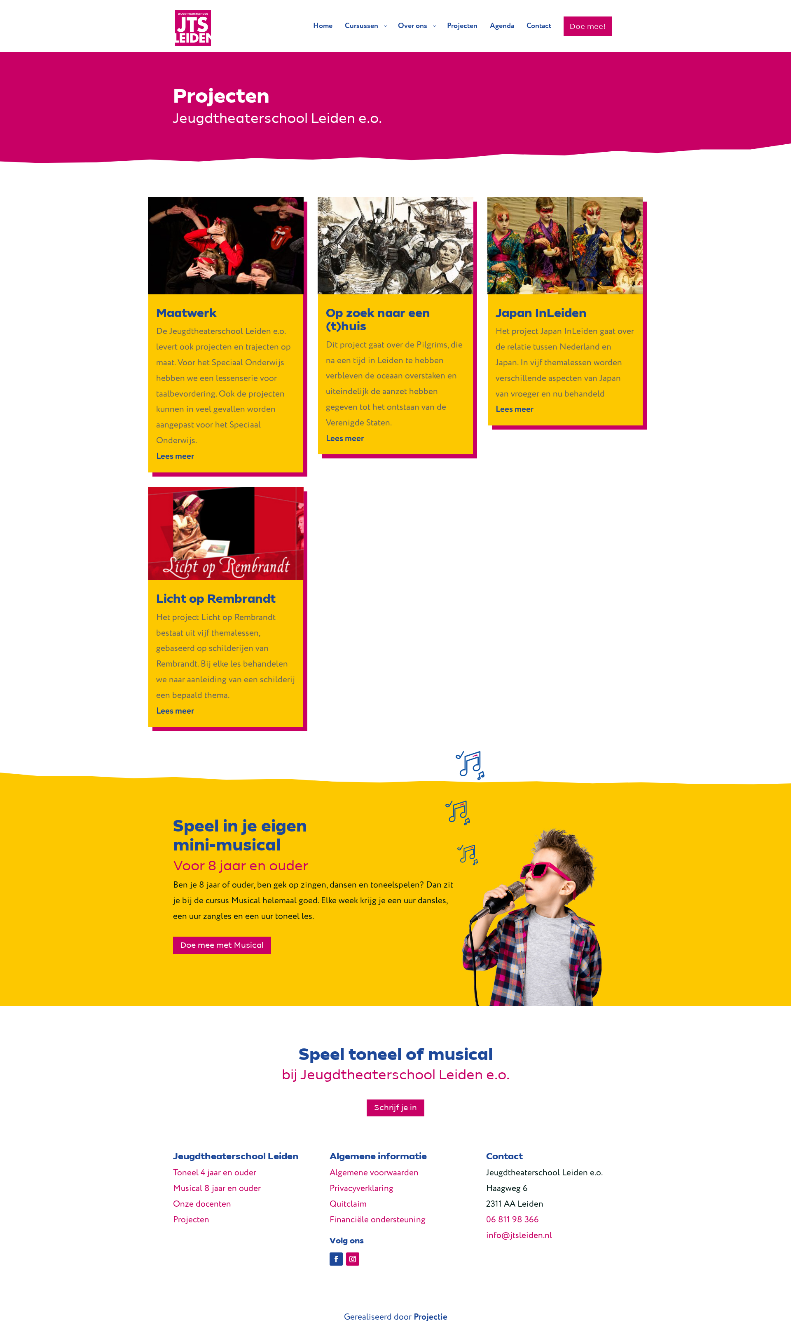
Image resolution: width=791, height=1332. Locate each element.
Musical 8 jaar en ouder (217, 1188)
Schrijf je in (395, 1107)
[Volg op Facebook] (336, 1259)
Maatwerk (186, 313)
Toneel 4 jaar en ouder (214, 1173)
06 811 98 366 (512, 1220)
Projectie (430, 1317)
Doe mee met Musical (222, 945)
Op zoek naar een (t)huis (378, 319)
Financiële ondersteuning (378, 1220)
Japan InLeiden (541, 313)
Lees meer (175, 456)
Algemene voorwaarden (374, 1173)
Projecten (191, 1220)
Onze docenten (202, 1204)
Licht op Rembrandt (216, 598)
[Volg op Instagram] (352, 1259)
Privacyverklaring (361, 1188)
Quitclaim (348, 1204)
